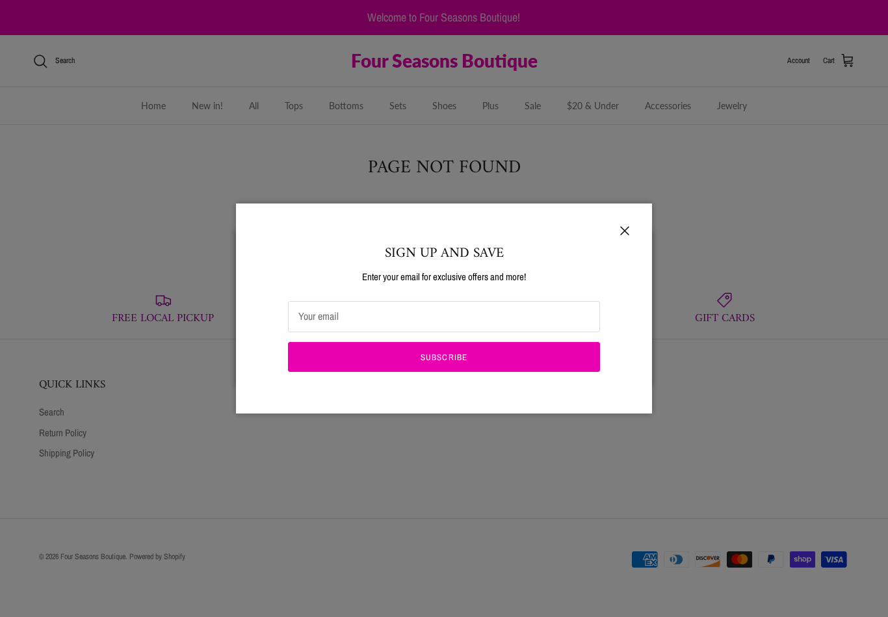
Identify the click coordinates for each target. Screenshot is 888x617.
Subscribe (444, 357)
